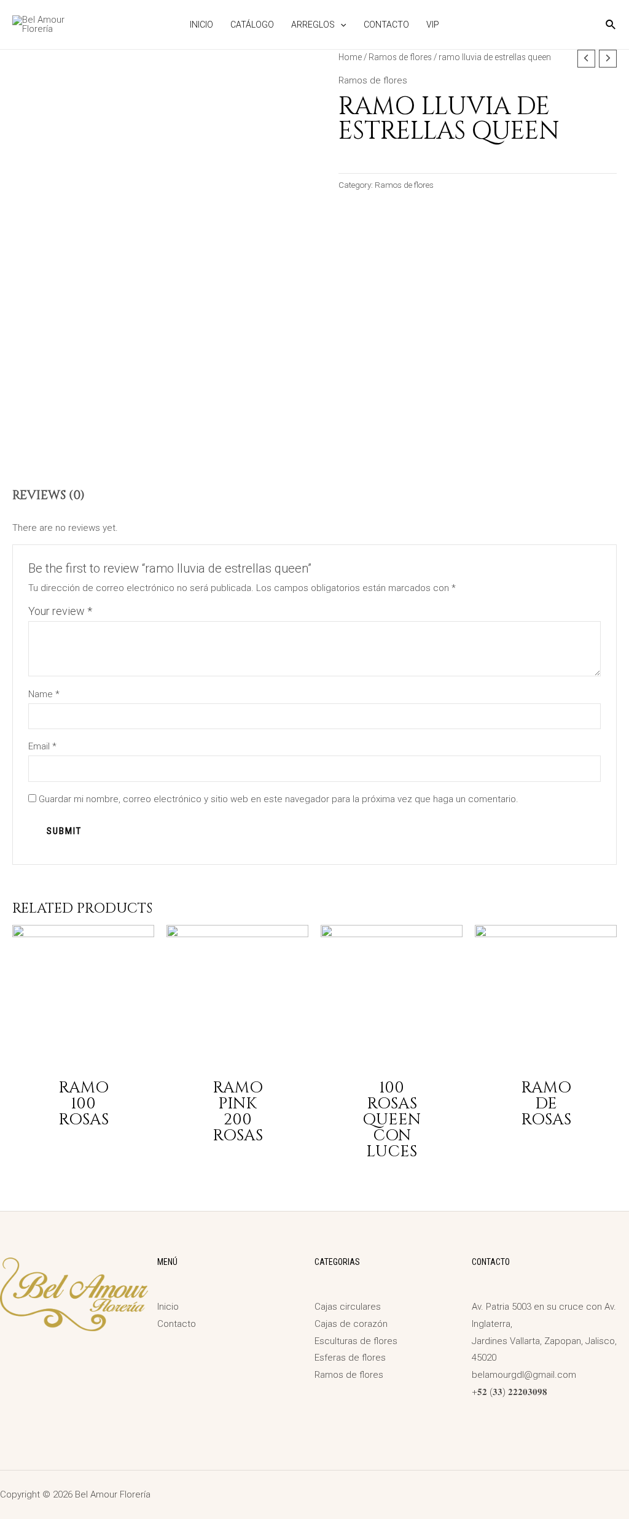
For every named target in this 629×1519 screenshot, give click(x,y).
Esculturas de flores (355, 1341)
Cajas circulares (347, 1306)
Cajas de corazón (351, 1323)
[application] (340, 24)
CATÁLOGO (252, 24)
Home (350, 57)
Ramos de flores (400, 57)
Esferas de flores (350, 1357)
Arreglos (313, 24)
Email (42, 746)
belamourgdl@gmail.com (524, 1374)
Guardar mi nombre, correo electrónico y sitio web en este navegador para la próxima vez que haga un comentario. (278, 799)
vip (432, 24)
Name (44, 694)
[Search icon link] (611, 26)
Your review (60, 611)
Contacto (386, 24)
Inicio (201, 24)
